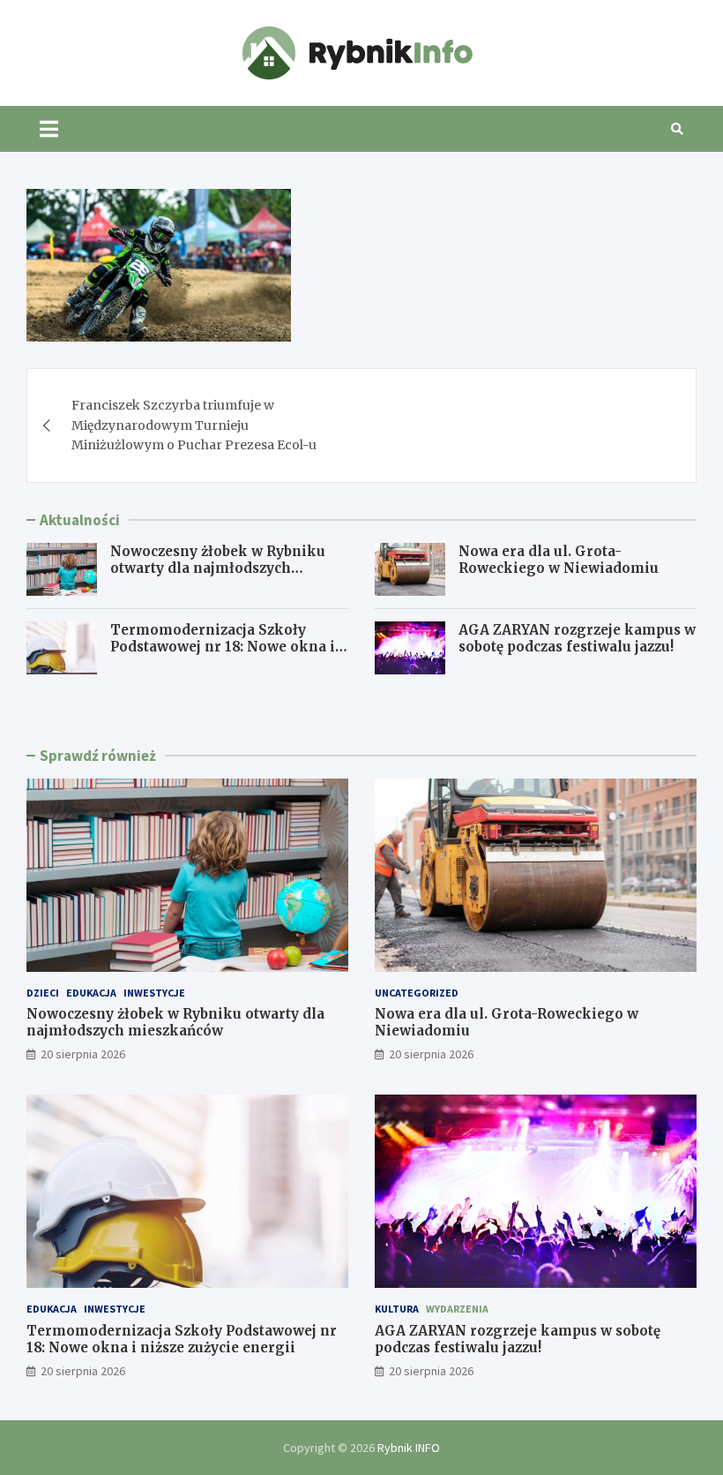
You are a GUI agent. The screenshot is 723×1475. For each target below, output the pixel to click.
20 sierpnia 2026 (83, 1054)
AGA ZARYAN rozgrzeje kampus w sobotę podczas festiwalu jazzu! (577, 638)
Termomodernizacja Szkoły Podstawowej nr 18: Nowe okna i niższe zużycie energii (222, 647)
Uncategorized (416, 992)
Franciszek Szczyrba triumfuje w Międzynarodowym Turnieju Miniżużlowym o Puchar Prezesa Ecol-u (194, 425)
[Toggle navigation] (48, 129)
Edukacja (91, 992)
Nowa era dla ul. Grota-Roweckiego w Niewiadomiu (558, 560)
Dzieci (42, 992)
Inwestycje (154, 992)
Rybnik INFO (408, 1448)
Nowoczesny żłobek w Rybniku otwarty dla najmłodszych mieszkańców (217, 568)
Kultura (397, 1308)
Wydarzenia (457, 1308)
